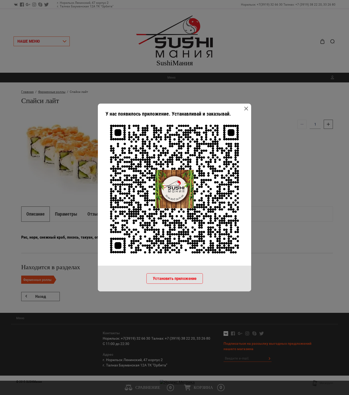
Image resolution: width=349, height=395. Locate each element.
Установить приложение (174, 278)
